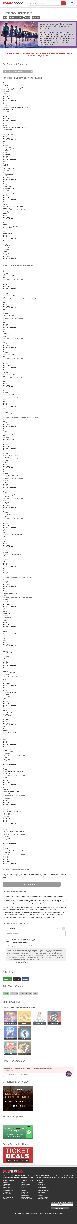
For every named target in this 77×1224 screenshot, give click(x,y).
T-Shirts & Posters (43, 1197)
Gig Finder (40, 1195)
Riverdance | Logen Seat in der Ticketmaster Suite (17, 577)
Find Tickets (6, 98)
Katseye (23, 1182)
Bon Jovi (23, 1190)
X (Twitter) (17, 979)
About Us (40, 1182)
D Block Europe (7, 1185)
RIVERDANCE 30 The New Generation (14, 755)
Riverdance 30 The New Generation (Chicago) (16, 210)
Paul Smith (24, 1194)
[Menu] (72, 3)
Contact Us (41, 1185)
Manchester (34, 1213)
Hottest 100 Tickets (27, 1198)
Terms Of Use (69, 1177)
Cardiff (54, 1213)
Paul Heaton (6, 1192)
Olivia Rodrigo (25, 1195)
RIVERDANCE (7, 617)
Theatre (27, 17)
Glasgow (49, 1213)
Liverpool (60, 1213)
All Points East (25, 1197)
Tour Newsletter (42, 1198)
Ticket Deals (41, 1192)
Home (5, 17)
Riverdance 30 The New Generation (13, 279)
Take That (6, 1182)
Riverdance (35, 17)
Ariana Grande (25, 1184)
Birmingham (42, 1213)
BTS (22, 1187)
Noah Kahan (6, 1184)
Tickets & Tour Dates (16, 17)
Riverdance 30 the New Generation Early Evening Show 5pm (20, 299)
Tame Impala (6, 1187)
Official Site (7, 979)
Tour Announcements (44, 1194)
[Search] (63, 3)
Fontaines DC (7, 1194)
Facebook (25, 979)
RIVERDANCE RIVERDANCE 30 (12, 676)
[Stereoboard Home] (12, 4)
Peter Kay (6, 1189)
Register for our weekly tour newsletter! (62, 1202)
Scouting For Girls (8, 1190)
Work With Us (41, 1184)
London (28, 1213)
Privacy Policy (60, 1177)
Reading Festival (26, 1185)
